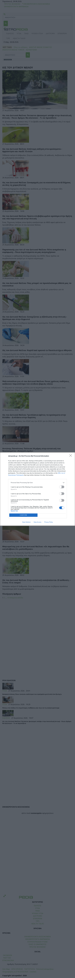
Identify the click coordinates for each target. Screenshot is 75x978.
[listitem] (37, 483)
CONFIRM (23, 515)
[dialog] (37, 489)
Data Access (37, 522)
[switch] (61, 487)
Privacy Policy (48, 522)
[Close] (71, 456)
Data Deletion (26, 522)
